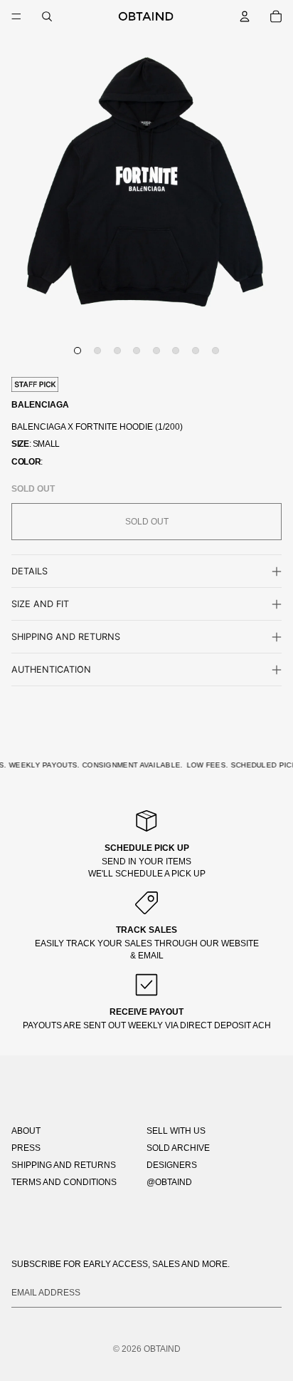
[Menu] (16, 16)
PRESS (26, 1148)
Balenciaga (40, 405)
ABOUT (26, 1131)
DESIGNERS (171, 1165)
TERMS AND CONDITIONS (64, 1182)
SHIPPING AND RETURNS (63, 1165)
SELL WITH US (176, 1131)
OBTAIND (162, 1349)
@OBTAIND (169, 1182)
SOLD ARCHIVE (178, 1148)
